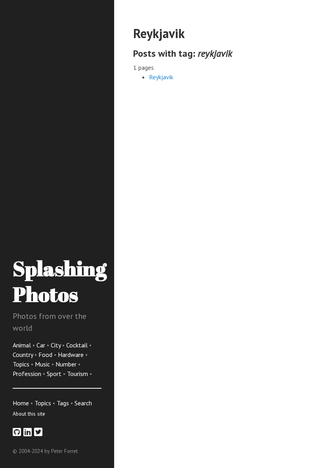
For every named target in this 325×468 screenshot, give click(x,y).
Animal (22, 345)
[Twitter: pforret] (38, 432)
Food (46, 355)
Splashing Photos (60, 281)
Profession (28, 374)
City (56, 345)
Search (83, 403)
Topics (22, 364)
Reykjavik (161, 77)
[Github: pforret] (17, 432)
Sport (55, 374)
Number (66, 364)
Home (21, 403)
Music (43, 364)
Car (41, 345)
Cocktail (77, 345)
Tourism (78, 374)
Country (23, 355)
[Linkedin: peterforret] (27, 432)
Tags (63, 403)
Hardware (71, 355)
